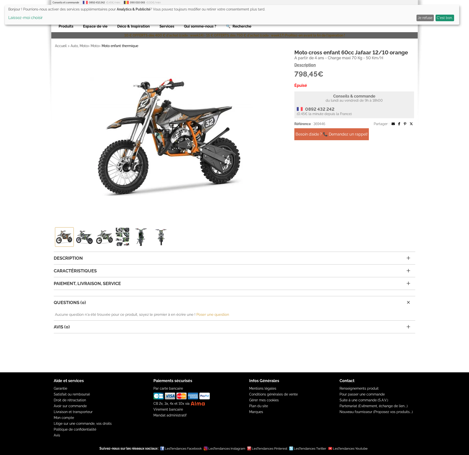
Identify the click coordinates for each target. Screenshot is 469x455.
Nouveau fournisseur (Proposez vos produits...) (376, 412)
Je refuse (425, 18)
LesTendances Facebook (183, 448)
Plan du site (258, 406)
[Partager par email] (393, 124)
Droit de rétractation (70, 400)
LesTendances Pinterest (269, 448)
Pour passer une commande (362, 394)
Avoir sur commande (70, 406)
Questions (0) (70, 302)
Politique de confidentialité (75, 429)
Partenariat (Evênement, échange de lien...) (374, 406)
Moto (95, 46)
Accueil (61, 46)
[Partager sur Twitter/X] (411, 124)
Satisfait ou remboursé (72, 394)
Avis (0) (62, 326)
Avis (57, 435)
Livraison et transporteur (73, 412)
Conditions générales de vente (273, 394)
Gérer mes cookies (264, 400)
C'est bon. (445, 18)
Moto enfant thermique (120, 46)
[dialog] (232, 15)
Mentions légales (262, 388)
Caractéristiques (75, 270)
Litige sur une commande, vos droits (83, 423)
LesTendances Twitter (310, 448)
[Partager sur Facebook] (399, 124)
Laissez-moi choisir (25, 17)
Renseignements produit (359, 388)
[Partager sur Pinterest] (405, 124)
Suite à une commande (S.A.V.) (364, 400)
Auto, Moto (79, 46)
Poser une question (212, 314)
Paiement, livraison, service (87, 283)
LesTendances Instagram (226, 448)
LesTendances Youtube (350, 448)
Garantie (60, 388)
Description (305, 65)
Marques (256, 412)
